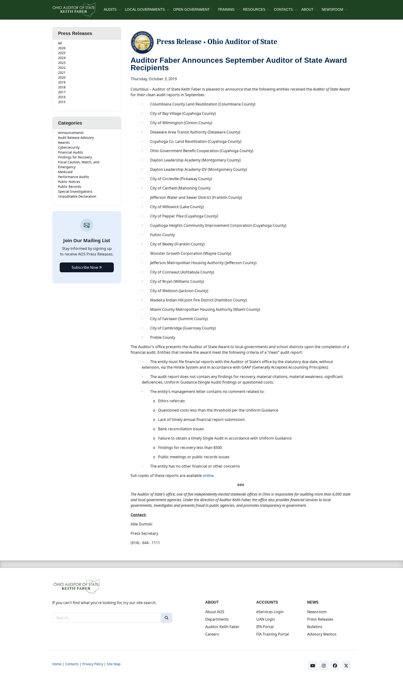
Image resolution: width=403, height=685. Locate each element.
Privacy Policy (92, 664)
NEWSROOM (332, 9)
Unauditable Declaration (77, 196)
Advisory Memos (322, 634)
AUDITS (110, 9)
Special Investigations (75, 191)
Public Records (69, 186)
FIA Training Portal (272, 634)
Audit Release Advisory (76, 137)
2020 (62, 77)
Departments (217, 619)
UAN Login (265, 619)
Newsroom (317, 611)
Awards (64, 142)
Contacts (72, 664)
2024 (62, 58)
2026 (62, 48)
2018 (62, 87)
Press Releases (320, 619)
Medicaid (65, 172)
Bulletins (314, 626)
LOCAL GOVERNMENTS (145, 9)
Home (56, 664)
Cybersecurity (69, 147)
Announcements (71, 132)
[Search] (166, 618)
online (208, 475)
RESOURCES (254, 9)
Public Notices (69, 181)
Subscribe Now (85, 267)
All (60, 43)
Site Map (114, 664)
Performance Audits (73, 177)
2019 (62, 82)
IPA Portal (265, 626)
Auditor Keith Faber (222, 626)
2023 (62, 62)
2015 (62, 102)
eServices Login (270, 611)
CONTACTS (283, 9)
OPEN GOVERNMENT (191, 9)
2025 (62, 53)
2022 (62, 67)
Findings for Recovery (75, 157)
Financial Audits (70, 152)
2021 (62, 72)
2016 (62, 97)
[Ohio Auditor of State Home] (73, 10)
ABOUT (307, 9)
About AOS (214, 611)
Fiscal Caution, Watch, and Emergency (78, 164)
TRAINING (226, 9)
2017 (62, 92)
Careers (212, 634)
